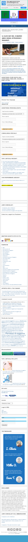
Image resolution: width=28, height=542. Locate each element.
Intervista (4, 262)
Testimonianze (5, 280)
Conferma (8, 314)
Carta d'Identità (5, 253)
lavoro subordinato (7, 332)
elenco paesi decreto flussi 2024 (15, 71)
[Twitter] (11, 529)
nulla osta (23, 71)
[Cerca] (11, 22)
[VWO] (6, 7)
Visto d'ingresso (6, 283)
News (4, 266)
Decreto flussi (9, 68)
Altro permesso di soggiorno (8, 250)
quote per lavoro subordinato (7, 72)
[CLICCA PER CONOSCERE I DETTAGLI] (14, 96)
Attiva (23, 7)
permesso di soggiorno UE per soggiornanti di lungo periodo (14, 335)
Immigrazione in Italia (16, 68)
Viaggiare (4, 281)
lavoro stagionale (19, 330)
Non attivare (16, 7)
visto (22, 345)
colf (6, 322)
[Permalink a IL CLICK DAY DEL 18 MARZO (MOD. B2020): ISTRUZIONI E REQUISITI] (13, 56)
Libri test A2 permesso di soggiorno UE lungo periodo (12, 210)
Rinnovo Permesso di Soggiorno (9, 273)
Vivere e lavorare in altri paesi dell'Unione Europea (12, 284)
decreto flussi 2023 (8, 327)
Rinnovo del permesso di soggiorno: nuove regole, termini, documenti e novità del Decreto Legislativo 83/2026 (14, 372)
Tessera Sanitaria (6, 279)
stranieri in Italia (18, 345)
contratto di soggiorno (11, 322)
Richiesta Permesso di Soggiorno (8, 69)
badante (3, 321)
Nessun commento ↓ (19, 42)
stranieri (13, 345)
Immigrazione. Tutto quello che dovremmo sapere (11, 525)
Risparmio (4, 275)
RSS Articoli (4, 411)
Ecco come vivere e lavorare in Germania (10, 161)
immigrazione (9, 329)
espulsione (22, 327)
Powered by (3, 7)
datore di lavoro (17, 325)
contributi (16, 322)
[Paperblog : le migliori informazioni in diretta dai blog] (5, 396)
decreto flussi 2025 (15, 327)
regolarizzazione (17, 338)
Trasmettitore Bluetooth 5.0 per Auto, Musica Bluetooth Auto (13, 291)
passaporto (3, 333)
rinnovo (3, 342)
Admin (13, 42)
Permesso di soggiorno (15, 333)
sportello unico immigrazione (6, 345)
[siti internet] (19, 355)
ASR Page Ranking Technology (7, 391)
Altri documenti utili (6, 249)
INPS (13, 329)
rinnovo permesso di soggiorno (13, 342)
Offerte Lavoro (5, 268)
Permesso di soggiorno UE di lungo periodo (11, 269)
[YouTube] (14, 529)
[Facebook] (8, 529)
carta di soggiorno (10, 321)
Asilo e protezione (6, 251)
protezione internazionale (6, 338)
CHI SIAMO (25, 532)
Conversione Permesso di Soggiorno (9, 257)
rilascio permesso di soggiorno (18, 341)
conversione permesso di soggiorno (13, 325)
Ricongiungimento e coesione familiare (10, 272)
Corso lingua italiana (6, 258)
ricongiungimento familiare (6, 341)
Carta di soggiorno (6, 254)
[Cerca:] (14, 22)
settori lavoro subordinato (18, 72)
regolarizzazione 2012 (6, 339)
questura (12, 338)
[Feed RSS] (17, 529)
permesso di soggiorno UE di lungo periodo (11, 335)
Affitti (4, 247)
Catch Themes (17, 533)
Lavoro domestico (6, 265)
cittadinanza (17, 321)
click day (22, 69)
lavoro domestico (11, 330)
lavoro (16, 329)
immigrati (4, 329)
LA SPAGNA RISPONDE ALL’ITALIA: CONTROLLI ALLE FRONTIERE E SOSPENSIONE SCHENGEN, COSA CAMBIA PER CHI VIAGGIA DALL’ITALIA (14, 167)
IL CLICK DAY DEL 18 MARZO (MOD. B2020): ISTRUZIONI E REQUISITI (12, 38)
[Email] (20, 529)
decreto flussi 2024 (5, 71)
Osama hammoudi (6, 311)
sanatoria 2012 (22, 344)
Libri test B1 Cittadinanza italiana (8, 209)
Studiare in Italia (6, 277)
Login (3, 410)
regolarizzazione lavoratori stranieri (16, 339)
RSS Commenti (4, 412)
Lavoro (22, 68)
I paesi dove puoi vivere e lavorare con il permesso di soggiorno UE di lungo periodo (14, 384)
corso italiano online (11, 325)
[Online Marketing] (12, 396)
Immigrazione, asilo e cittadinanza (8, 207)
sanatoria (4, 276)
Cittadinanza (5, 255)
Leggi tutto (20, 66)
